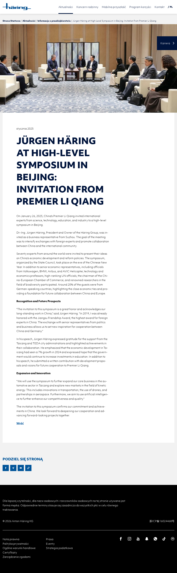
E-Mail (21, 468)
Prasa (49, 539)
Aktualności (28, 20)
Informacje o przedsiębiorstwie (54, 20)
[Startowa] (17, 6)
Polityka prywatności (16, 544)
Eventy (50, 544)
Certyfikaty (10, 552)
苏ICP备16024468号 (162, 521)
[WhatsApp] (155, 539)
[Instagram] (129, 539)
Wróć (20, 423)
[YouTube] (138, 539)
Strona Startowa (11, 20)
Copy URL (28, 468)
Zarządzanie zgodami (17, 557)
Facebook (6, 468)
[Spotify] (172, 539)
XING (13, 468)
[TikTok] (164, 539)
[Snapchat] (146, 539)
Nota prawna (11, 539)
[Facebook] (121, 539)
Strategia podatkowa (59, 548)
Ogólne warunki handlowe (19, 548)
